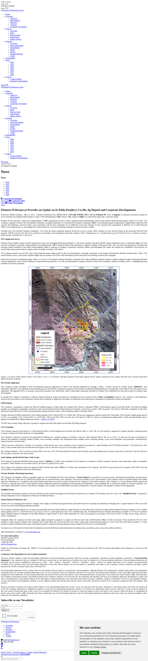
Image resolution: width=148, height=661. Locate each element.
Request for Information (19, 81)
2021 (12, 73)
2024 (12, 66)
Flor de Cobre (15, 35)
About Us (13, 18)
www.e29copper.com (32, 532)
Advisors (13, 25)
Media (12, 50)
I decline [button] (94, 653)
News (8, 60)
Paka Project (14, 37)
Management (15, 20)
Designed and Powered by (15, 654)
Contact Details (15, 79)
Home (8, 14)
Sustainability (10, 58)
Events (12, 52)
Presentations (15, 48)
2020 (12, 75)
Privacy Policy (100, 647)
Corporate (9, 16)
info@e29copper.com (9, 544)
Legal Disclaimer (19, 652)
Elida (12, 33)
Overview (13, 31)
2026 (12, 62)
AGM (12, 56)
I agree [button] (84, 653)
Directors (13, 23)
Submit (4, 610)
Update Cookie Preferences (37, 652)
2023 (12, 69)
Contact (8, 77)
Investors (9, 41)
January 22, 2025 (47, 419)
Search (3, 85)
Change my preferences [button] (111, 653)
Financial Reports (16, 54)
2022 (12, 71)
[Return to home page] (12, 10)
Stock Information (16, 46)
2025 (12, 64)
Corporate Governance (18, 27)
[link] (100, 647)
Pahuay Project (15, 39)
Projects (8, 29)
